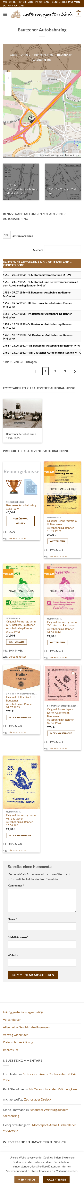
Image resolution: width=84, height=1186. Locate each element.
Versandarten (12, 1019)
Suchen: (38, 250)
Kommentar (16, 885)
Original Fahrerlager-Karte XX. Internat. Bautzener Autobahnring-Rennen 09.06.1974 (60, 716)
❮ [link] (35, 371)
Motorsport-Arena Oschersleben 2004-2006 (39, 1077)
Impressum (10, 1050)
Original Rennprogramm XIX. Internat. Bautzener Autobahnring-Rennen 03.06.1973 (21, 626)
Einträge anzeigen (22, 235)
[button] (5, 14)
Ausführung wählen (20, 521)
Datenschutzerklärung (18, 1042)
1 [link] (45, 371)
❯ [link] (74, 371)
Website (13, 955)
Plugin (76, 155)
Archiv (25, 54)
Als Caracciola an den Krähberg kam (53, 1089)
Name (12, 919)
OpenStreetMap (50, 155)
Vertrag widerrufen (16, 1035)
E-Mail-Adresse (18, 937)
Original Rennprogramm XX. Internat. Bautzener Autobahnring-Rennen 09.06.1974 (62, 627)
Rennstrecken (43, 54)
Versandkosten (18, 538)
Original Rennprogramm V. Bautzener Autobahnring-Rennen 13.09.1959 (62, 526)
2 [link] (55, 371)
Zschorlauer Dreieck (37, 1099)
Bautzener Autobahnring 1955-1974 (21, 507)
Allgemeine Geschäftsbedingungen (26, 1027)
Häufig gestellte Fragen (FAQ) (23, 1012)
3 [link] (65, 371)
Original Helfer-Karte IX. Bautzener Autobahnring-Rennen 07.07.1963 (21, 702)
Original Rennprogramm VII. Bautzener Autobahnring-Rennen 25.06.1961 (21, 820)
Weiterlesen (57, 541)
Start (13, 54)
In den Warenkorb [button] (20, 717)
